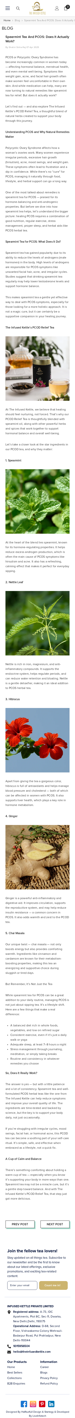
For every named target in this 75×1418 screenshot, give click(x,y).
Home (7, 20)
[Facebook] (24, 1404)
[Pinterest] (42, 1404)
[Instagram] (33, 1404)
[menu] (7, 8)
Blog (17, 20)
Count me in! (52, 1285)
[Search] (18, 8)
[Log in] (57, 8)
